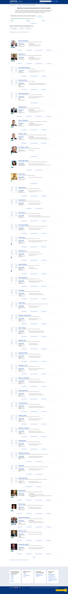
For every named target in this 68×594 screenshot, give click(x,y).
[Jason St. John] (14, 215)
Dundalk (12, 21)
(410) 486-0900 (21, 163)
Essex (12, 580)
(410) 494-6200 (21, 83)
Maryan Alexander (23, 277)
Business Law (25, 574)
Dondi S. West (21, 174)
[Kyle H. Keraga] (14, 330)
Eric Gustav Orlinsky (23, 225)
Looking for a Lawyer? (60, 590)
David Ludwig (21, 504)
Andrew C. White (22, 133)
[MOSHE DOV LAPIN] (14, 480)
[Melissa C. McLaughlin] (14, 380)
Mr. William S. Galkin (23, 147)
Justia (12, 587)
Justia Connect (32, 587)
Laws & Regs (32, 3)
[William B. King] (14, 343)
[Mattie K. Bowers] (14, 267)
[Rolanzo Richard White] (14, 520)
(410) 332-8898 (21, 215)
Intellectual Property (26, 575)
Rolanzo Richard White (24, 517)
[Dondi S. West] (14, 176)
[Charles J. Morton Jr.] (14, 393)
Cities (40, 15)
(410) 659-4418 (21, 305)
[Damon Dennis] (14, 202)
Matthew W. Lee (22, 250)
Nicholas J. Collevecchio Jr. (24, 315)
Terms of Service (46, 587)
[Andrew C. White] (14, 136)
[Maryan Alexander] (14, 280)
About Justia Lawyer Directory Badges (51, 575)
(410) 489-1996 (21, 547)
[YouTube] (15, 587)
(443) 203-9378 (21, 177)
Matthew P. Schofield (23, 428)
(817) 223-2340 (21, 96)
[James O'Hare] (14, 305)
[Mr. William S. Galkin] (14, 149)
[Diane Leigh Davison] (14, 163)
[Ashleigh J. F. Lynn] (14, 368)
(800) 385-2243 (21, 43)
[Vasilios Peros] (14, 56)
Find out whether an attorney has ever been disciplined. (39, 575)
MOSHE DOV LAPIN (23, 478)
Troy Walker (21, 290)
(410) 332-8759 (21, 70)
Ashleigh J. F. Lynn (22, 365)
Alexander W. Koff (22, 353)
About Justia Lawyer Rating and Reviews (52, 580)
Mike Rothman (22, 490)
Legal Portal (36, 587)
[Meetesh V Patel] (14, 533)
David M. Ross (21, 237)
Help (42, 587)
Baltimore (12, 575)
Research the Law (22, 3)
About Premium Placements (52, 578)
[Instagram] (17, 587)
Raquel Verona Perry (23, 93)
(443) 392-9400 (21, 293)
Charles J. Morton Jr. (23, 390)
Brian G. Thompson (23, 120)
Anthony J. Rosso (22, 415)
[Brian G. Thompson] (14, 123)
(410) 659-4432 (21, 456)
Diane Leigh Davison (23, 160)
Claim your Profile (51, 577)
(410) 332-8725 (21, 203)
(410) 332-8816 (21, 190)
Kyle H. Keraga (22, 327)
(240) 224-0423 (21, 520)
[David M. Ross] (14, 240)
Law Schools (27, 3)
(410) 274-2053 (21, 57)
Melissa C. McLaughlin (23, 378)
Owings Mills (28, 21)
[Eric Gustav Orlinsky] (14, 227)
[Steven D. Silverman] (14, 43)
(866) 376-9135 (21, 534)
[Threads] (18, 587)
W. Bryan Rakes (22, 440)
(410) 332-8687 (21, 228)
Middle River (13, 581)
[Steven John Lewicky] (14, 547)
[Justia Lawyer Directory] (13, 1)
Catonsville (12, 20)
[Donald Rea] (14, 468)
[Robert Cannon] (14, 190)
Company (40, 587)
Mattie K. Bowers (22, 264)
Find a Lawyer (12, 3)
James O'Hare (21, 302)
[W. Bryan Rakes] (14, 443)
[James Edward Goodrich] (14, 70)
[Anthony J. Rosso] (14, 418)
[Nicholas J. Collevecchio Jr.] (14, 318)
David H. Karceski (22, 80)
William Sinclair (22, 107)
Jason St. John (21, 212)
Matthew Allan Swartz (23, 453)
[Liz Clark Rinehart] (14, 405)
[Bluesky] (19, 587)
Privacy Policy (51, 587)
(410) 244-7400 (21, 318)
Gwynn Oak (28, 20)
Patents (24, 576)
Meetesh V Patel (22, 531)
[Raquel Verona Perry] (14, 96)
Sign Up (57, 1)
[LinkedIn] (14, 587)
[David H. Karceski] (14, 82)
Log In (53, 1)
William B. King (22, 340)
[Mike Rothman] (14, 493)
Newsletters (36, 3)
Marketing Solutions (42, 3)
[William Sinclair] (14, 109)
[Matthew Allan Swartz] (14, 455)
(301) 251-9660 (21, 493)
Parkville (43, 20)
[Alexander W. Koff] (14, 355)
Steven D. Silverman (23, 40)
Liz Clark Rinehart (22, 403)
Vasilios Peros (21, 54)
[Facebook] (16, 587)
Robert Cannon (22, 187)
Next (34, 557)
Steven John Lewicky (23, 544)
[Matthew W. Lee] (14, 253)
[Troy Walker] (14, 293)
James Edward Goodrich (24, 67)
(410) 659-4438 (21, 468)
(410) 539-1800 (21, 240)
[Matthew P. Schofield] (14, 430)
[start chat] (65, 590)
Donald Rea (21, 465)
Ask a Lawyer (17, 3)
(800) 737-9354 (21, 507)
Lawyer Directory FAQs (51, 576)
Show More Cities (34, 23)
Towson (43, 21)
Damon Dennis (22, 200)
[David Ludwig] (14, 506)
